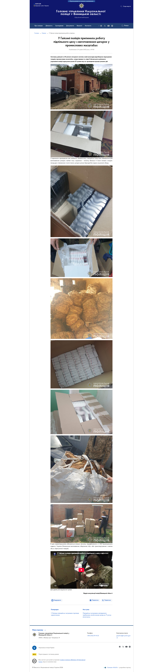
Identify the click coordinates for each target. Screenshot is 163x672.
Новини (44, 33)
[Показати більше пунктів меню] (99, 26)
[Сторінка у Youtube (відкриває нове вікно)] (108, 26)
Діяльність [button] (49, 26)
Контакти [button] (88, 26)
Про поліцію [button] (39, 26)
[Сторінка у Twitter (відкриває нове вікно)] (105, 26)
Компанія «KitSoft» (112, 667)
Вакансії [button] (79, 26)
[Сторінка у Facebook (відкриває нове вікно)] (101, 26)
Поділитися (95, 600)
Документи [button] (70, 26)
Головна (36, 33)
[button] (39, 630)
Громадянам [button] (59, 26)
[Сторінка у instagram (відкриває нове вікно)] (112, 26)
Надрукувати (57, 600)
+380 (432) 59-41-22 (93, 635)
